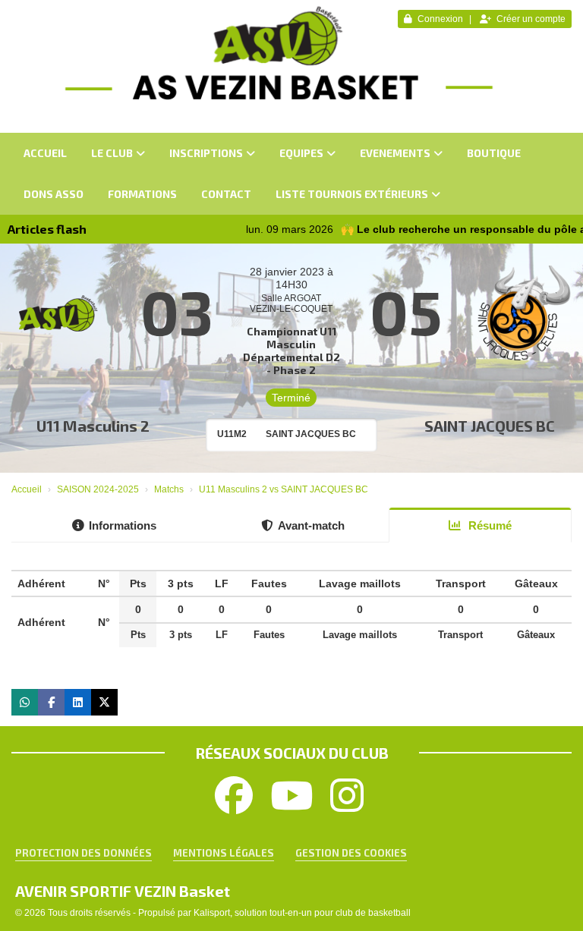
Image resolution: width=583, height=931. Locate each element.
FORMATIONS (142, 193)
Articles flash (47, 229)
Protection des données (83, 853)
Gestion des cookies (351, 853)
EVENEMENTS (395, 152)
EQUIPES (301, 152)
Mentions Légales (223, 853)
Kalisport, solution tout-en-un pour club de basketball (302, 912)
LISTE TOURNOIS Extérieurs (352, 193)
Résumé (488, 525)
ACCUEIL (45, 152)
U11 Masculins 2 (93, 426)
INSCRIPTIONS (206, 152)
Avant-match (311, 525)
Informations (122, 525)
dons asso (54, 193)
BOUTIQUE (494, 152)
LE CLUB (112, 152)
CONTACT (226, 193)
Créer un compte (531, 19)
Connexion (440, 19)
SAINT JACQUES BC (489, 426)
